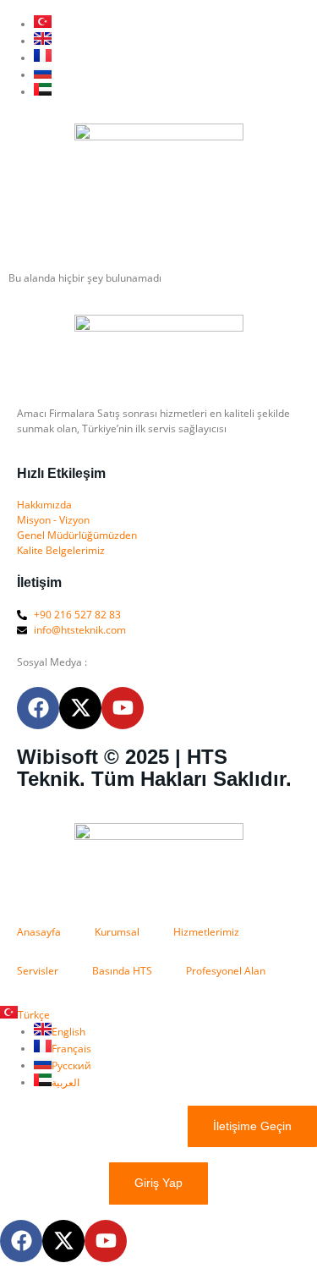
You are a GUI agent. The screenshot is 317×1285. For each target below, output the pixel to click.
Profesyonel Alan (225, 971)
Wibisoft (57, 756)
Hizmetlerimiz (206, 932)
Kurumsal (117, 932)
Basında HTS (122, 971)
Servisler (37, 971)
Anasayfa (39, 932)
